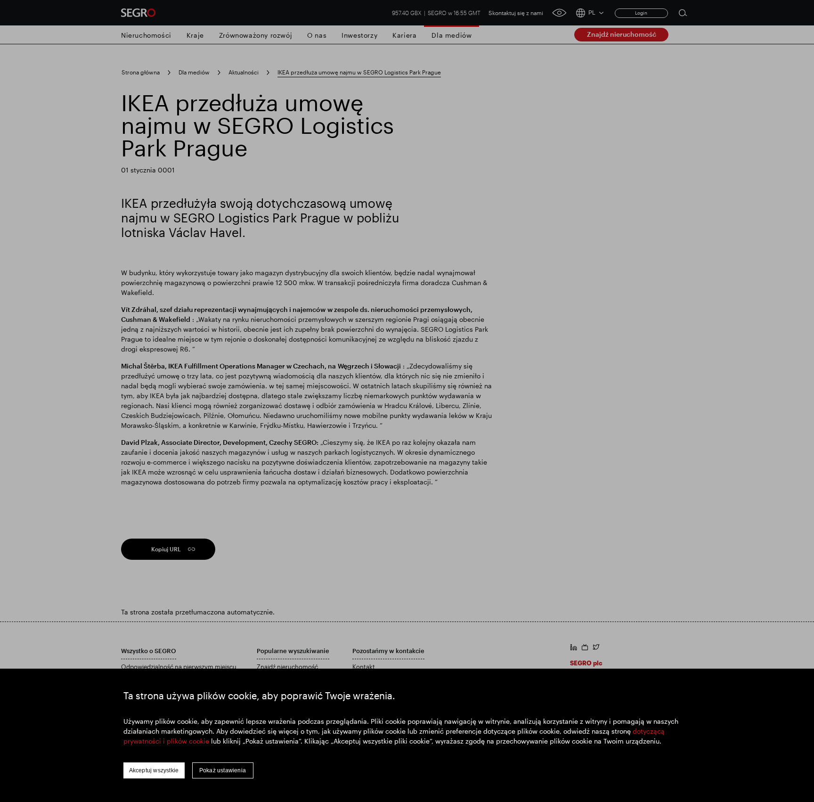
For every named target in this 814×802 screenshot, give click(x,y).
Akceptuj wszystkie (154, 770)
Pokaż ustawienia (222, 770)
